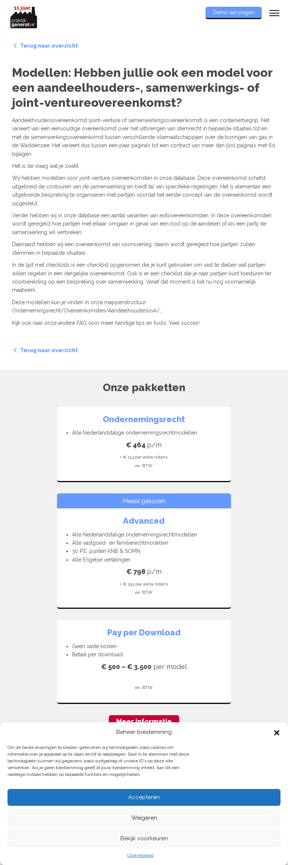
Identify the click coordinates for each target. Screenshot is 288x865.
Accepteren (144, 797)
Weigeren (144, 817)
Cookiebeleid (140, 855)
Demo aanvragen (233, 12)
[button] (276, 732)
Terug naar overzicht (48, 46)
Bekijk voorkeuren (144, 838)
